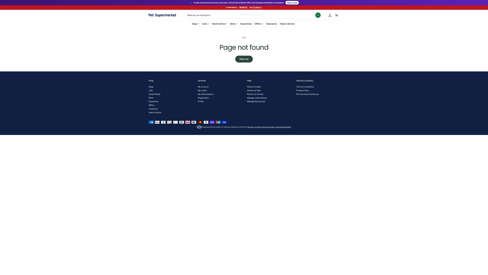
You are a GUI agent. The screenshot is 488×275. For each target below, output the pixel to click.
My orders (202, 90)
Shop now (244, 59)
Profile (201, 101)
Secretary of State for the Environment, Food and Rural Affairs (269, 127)
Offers (258, 24)
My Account (203, 87)
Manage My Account (256, 101)
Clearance (153, 109)
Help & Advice (155, 112)
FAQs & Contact (254, 87)
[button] (336, 15)
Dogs (194, 24)
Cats (204, 24)
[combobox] (253, 15)
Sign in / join (292, 3)
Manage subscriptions (257, 98)
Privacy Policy (302, 90)
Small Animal (218, 24)
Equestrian (153, 101)
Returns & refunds (255, 94)
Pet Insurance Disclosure (307, 94)
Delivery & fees (254, 90)
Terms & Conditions (305, 87)
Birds (232, 24)
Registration (203, 98)
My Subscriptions (206, 94)
